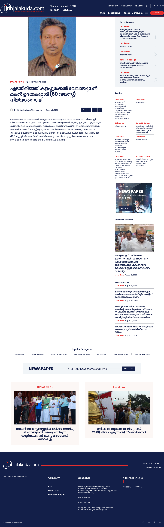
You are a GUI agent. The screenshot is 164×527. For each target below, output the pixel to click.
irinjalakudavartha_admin (29, 110)
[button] (146, 6)
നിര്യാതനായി (126, 54)
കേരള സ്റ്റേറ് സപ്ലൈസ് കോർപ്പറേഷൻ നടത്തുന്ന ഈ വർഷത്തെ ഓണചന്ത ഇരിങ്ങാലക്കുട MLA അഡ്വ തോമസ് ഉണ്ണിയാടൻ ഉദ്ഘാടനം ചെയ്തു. (135, 33)
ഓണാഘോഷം (126, 46)
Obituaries (125, 51)
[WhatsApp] (99, 110)
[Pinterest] (94, 110)
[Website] (160, 6)
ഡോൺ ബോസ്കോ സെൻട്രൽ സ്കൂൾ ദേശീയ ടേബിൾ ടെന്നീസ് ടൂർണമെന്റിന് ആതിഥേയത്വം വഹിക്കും (135, 78)
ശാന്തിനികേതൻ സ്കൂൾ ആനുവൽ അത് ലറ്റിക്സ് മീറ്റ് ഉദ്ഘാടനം (144, 162)
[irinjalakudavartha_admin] (12, 110)
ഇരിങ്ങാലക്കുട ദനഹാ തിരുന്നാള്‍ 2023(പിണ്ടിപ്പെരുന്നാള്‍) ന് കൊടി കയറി (119, 430)
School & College (128, 60)
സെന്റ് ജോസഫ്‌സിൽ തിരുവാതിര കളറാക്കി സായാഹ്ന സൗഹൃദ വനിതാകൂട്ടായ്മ (134, 65)
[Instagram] (157, 6)
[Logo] (21, 464)
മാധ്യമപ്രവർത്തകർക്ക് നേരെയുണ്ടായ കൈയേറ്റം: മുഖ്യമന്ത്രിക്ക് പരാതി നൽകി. (134, 329)
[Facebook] (154, 6)
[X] (88, 110)
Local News (17, 82)
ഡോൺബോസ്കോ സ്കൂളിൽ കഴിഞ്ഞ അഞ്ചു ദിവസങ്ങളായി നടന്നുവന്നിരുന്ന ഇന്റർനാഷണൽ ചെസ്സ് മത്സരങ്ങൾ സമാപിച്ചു (44, 434)
